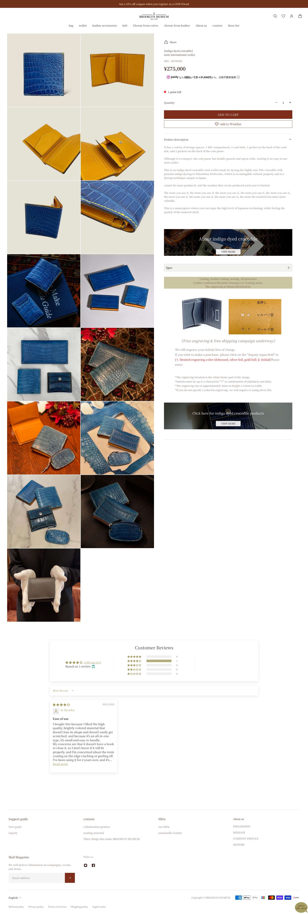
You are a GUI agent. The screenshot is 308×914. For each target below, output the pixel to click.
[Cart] (300, 16)
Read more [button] (60, 764)
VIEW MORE (228, 251)
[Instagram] (85, 865)
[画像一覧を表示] (302, 27)
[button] (134, 661)
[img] (61, 705)
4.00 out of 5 (92, 662)
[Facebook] (93, 865)
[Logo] (154, 15)
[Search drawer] (275, 16)
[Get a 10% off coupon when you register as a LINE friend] (154, 4)
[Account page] (291, 16)
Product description (176, 139)
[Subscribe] (70, 878)
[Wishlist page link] (283, 16)
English (13, 897)
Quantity (169, 102)
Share (173, 42)
